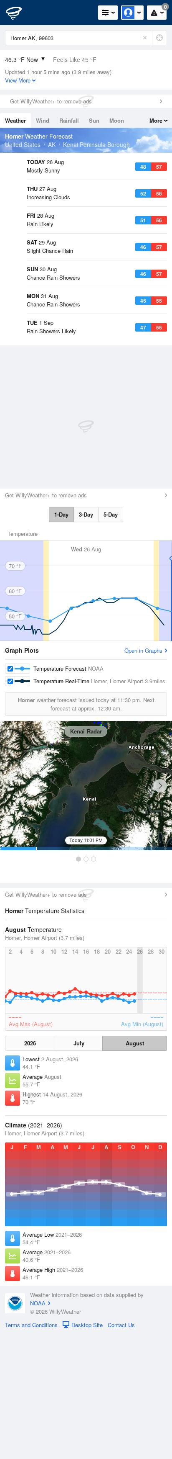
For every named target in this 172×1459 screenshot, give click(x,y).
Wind (42, 120)
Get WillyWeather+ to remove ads (51, 101)
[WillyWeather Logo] (19, 12)
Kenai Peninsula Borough (96, 144)
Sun (94, 120)
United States (22, 144)
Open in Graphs (143, 775)
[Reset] (145, 37)
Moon (116, 120)
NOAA (38, 1428)
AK (52, 144)
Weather (15, 120)
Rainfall (69, 120)
